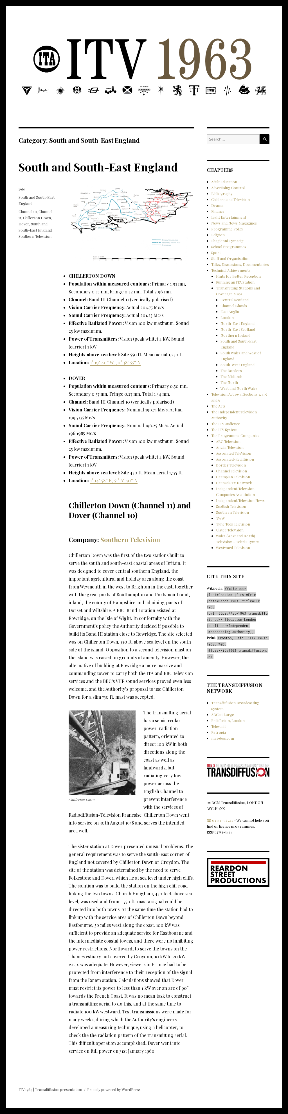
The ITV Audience (225, 423)
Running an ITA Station (235, 282)
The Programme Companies (235, 435)
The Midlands (231, 376)
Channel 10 (28, 211)
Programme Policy (227, 229)
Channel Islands (233, 305)
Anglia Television (230, 447)
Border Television (231, 465)
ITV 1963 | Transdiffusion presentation (50, 1089)
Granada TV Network (234, 482)
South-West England (237, 364)
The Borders (231, 370)
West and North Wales (238, 388)
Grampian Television (233, 476)
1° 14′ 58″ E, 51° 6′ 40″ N (114, 480)
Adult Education (224, 181)
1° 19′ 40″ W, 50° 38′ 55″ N (115, 362)
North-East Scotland (237, 329)
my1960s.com (222, 738)
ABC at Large (222, 714)
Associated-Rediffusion (235, 459)
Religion (218, 234)
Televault (218, 726)
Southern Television (130, 539)
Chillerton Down (37, 217)
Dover (24, 223)
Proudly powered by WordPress (114, 1089)
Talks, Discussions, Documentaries (240, 264)
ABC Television (228, 441)
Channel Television (231, 470)
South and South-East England (98, 166)
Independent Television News (240, 500)
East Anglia (229, 311)
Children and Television (230, 199)
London (227, 317)
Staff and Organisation (230, 258)
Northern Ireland (235, 335)
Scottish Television (231, 506)
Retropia (218, 732)
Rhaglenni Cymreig (227, 240)
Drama (217, 205)
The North (229, 382)
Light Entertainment (228, 217)
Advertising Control (228, 187)
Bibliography (222, 193)
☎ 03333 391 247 (220, 820)
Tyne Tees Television (233, 524)
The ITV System (224, 429)
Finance (217, 211)
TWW (220, 518)
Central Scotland (234, 299)
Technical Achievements (230, 270)
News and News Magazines (234, 223)
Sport (216, 252)
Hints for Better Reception (238, 276)
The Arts (218, 406)
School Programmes (228, 246)
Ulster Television (230, 529)
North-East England (237, 323)
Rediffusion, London (228, 720)
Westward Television (233, 547)
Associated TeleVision (233, 453)
